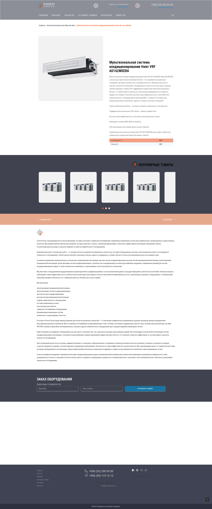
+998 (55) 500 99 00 (101, 471)
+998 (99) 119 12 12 (101, 475)
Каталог (56, 15)
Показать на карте (123, 6)
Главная (43, 15)
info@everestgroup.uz (108, 486)
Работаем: (100, 483)
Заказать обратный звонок (165, 7)
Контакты (106, 15)
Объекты (69, 15)
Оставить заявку (87, 15)
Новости (120, 15)
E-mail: (98, 486)
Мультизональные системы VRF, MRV (61, 25)
